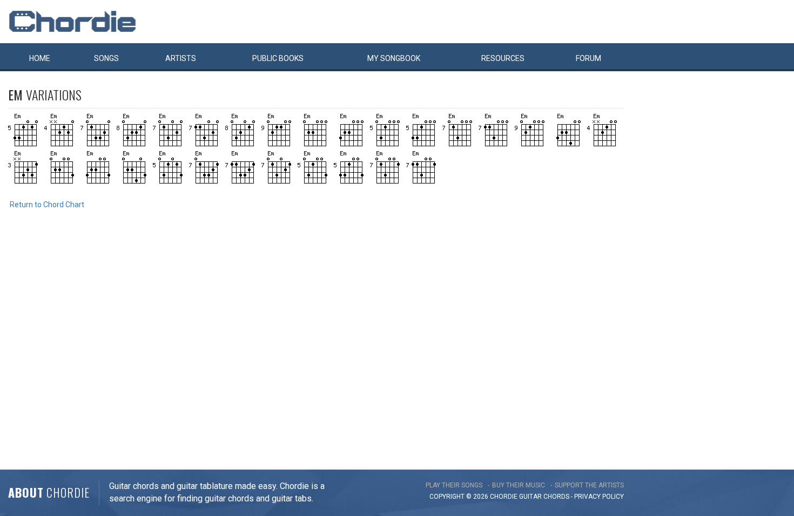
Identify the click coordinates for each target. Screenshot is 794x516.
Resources (502, 58)
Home (39, 58)
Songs (106, 58)
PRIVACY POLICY (599, 496)
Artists (180, 58)
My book (393, 58)
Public (278, 58)
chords (556, 496)
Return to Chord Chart (47, 204)
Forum (588, 58)
